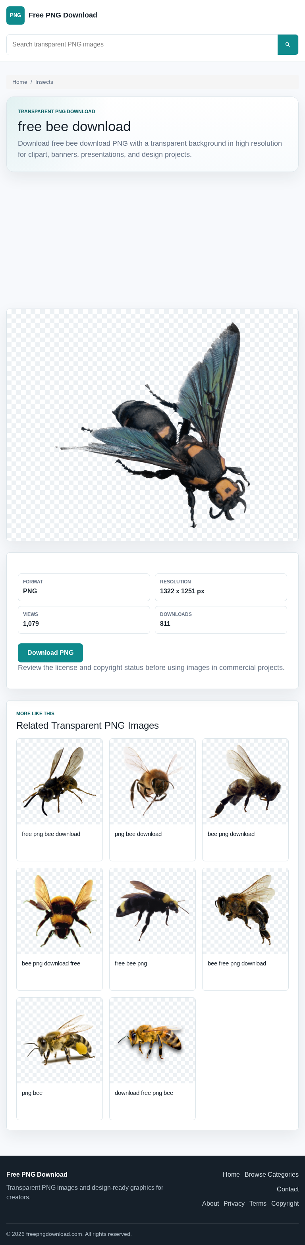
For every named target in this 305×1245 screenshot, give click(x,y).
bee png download (231, 833)
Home (19, 82)
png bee (32, 1092)
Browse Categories (272, 1174)
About (210, 1203)
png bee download (138, 833)
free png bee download (51, 833)
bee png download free (51, 963)
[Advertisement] (152, 238)
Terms (257, 1203)
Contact (288, 1189)
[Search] (288, 45)
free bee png (131, 963)
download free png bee (144, 1092)
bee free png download (237, 963)
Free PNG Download (37, 1174)
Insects (44, 82)
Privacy (234, 1203)
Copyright (285, 1203)
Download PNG (50, 652)
